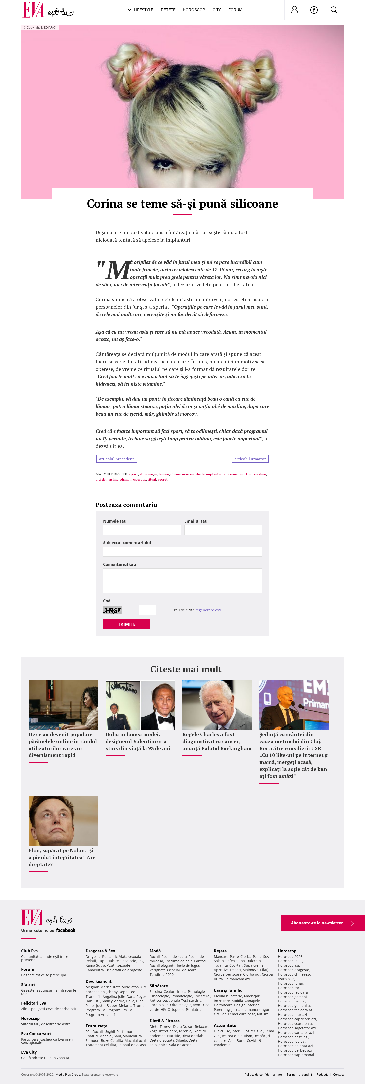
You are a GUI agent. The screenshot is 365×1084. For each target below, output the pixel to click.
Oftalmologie (180, 1004)
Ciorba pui (251, 974)
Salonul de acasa (132, 1044)
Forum (235, 10)
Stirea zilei (254, 1031)
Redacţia (322, 1074)
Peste (257, 956)
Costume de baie (179, 961)
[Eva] (36, 5)
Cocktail (235, 965)
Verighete (158, 970)
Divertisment (99, 981)
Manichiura (132, 1036)
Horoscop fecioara (293, 992)
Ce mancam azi (237, 979)
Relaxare (202, 1026)
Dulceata (253, 961)
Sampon (92, 1040)
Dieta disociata (162, 1040)
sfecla (200, 474)
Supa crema (254, 965)
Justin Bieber (106, 1005)
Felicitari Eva (33, 1003)
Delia (130, 1001)
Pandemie (222, 1044)
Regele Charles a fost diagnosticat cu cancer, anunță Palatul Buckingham (217, 741)
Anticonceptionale (165, 1000)
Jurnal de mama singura (251, 1009)
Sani (117, 1036)
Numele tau (115, 521)
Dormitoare (223, 1005)
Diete (154, 1026)
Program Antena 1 (101, 1014)
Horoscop (194, 10)
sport (133, 474)
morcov (188, 474)
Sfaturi (28, 984)
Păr (88, 1031)
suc (241, 474)
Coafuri (92, 1036)
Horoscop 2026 (290, 956)
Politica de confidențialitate (263, 1074)
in (155, 474)
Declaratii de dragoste (123, 970)
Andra (119, 1001)
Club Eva (29, 951)
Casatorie (128, 961)
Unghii (109, 1031)
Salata (219, 961)
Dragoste (93, 956)
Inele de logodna (191, 965)
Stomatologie (181, 996)
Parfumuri (125, 1031)
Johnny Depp (117, 991)
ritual (152, 479)
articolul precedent (116, 458)
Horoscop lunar (290, 983)
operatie (139, 479)
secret (163, 479)
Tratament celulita (101, 1044)
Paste (234, 956)
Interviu (238, 1031)
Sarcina (156, 991)
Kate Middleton (126, 987)
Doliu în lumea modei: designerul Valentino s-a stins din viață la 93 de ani (138, 741)
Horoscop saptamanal (296, 1054)
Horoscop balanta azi (295, 1045)
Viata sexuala (130, 956)
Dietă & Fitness (165, 1021)
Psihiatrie (194, 1009)
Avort (197, 1004)
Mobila (237, 1000)
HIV (163, 1009)
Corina (175, 474)
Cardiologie (159, 1004)
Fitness (166, 1026)
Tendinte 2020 (162, 974)
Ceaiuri (170, 991)
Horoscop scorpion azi (296, 1023)
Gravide (220, 1014)
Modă (155, 951)
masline (260, 474)
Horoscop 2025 (290, 961)
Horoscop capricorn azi (297, 1019)
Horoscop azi (288, 965)
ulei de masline (107, 479)
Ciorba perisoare (228, 974)
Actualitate (225, 1025)
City (217, 10)
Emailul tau (196, 521)
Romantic (110, 956)
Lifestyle (143, 10)
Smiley (107, 1001)
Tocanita (221, 965)
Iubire (114, 961)
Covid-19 (254, 1040)
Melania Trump (132, 1005)
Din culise (222, 1031)
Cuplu (103, 961)
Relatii (91, 961)
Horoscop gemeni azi (295, 1005)
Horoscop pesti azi (293, 1037)
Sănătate (159, 986)
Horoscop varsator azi (296, 1032)
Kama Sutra (95, 965)
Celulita (116, 1040)
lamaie (164, 474)
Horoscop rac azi (291, 1001)
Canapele (252, 1000)
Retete (168, 10)
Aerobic (185, 1031)
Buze (105, 1040)
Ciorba (245, 956)
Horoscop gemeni (292, 996)
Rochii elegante (162, 965)
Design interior (246, 1005)
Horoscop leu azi (291, 1041)
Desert (235, 969)
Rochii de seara (174, 956)
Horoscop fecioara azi (296, 1010)
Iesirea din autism (237, 1035)
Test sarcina (191, 1000)
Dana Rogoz (136, 996)
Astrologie (286, 978)
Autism (262, 1014)
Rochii (98, 1031)
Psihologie (196, 991)
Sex (140, 961)
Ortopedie (176, 1009)
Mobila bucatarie (228, 996)
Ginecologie (159, 996)
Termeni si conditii (299, 1074)
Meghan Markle (99, 987)
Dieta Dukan (183, 1026)
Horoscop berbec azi (295, 1050)
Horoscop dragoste (293, 969)
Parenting (222, 1009)
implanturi (214, 474)
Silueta (181, 1040)
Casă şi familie (228, 990)
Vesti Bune (236, 1040)
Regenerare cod (208, 610)
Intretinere (168, 1031)
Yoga (154, 1031)
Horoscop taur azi (292, 1014)
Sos (266, 956)
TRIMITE (127, 624)
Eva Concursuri (36, 1033)
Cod (106, 601)
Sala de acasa (180, 1044)
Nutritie (173, 1035)
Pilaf (263, 969)
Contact (338, 1074)
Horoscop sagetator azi (297, 1028)
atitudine (146, 474)
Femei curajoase (241, 1014)
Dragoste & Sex (100, 951)
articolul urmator (250, 458)
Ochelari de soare (182, 970)
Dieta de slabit (194, 1035)
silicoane (231, 474)
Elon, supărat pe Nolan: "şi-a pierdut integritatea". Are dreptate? (62, 857)
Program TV (95, 1010)
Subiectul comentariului (127, 542)
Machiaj (105, 1036)
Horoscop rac (289, 987)
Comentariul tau (119, 564)
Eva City (29, 1052)
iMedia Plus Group (67, 1074)
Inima (181, 991)
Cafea (230, 961)
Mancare (221, 956)
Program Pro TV (119, 1010)
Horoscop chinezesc (294, 974)
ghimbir (126, 479)
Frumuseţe (96, 1026)
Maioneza (251, 969)
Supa (240, 961)
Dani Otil (93, 1001)
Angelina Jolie (114, 996)
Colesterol (202, 996)
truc (249, 474)
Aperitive (221, 969)
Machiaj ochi (135, 1040)
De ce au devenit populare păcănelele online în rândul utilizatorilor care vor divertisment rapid (63, 744)
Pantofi (200, 961)
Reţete (220, 951)
